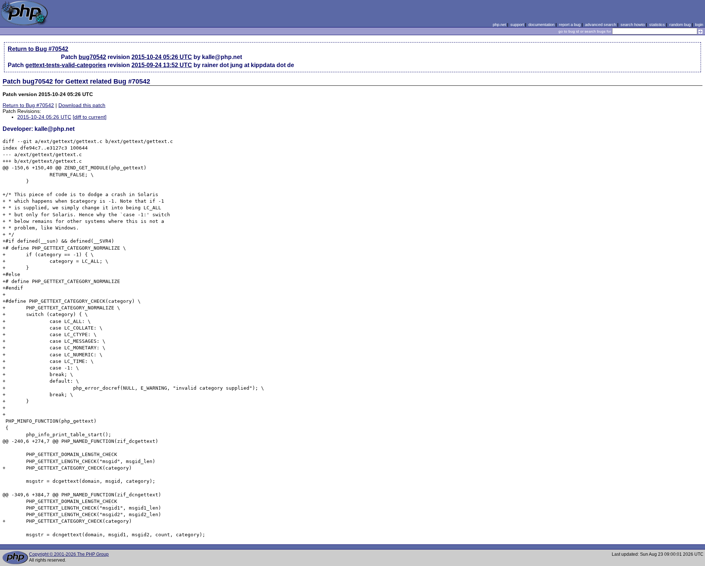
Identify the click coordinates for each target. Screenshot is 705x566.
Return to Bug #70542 (38, 49)
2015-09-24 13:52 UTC (161, 65)
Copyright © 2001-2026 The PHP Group (69, 554)
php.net (499, 24)
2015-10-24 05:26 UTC (161, 57)
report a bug (570, 24)
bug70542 (92, 57)
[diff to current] (89, 117)
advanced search (600, 24)
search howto (633, 24)
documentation (541, 24)
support (517, 24)
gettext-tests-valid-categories (65, 65)
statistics (657, 24)
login (699, 24)
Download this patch (81, 105)
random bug (680, 24)
